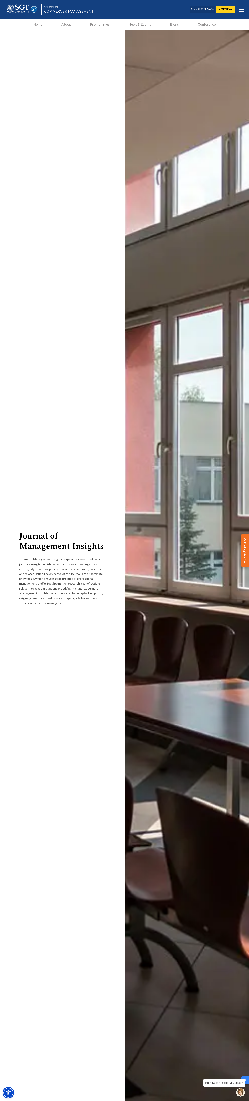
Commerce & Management (69, 9)
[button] (8, 1093)
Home (38, 24)
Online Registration (244, 550)
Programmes (99, 24)
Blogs (174, 24)
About (66, 24)
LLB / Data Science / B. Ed (202, 9)
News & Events (139, 24)
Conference (207, 24)
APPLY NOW (225, 9)
